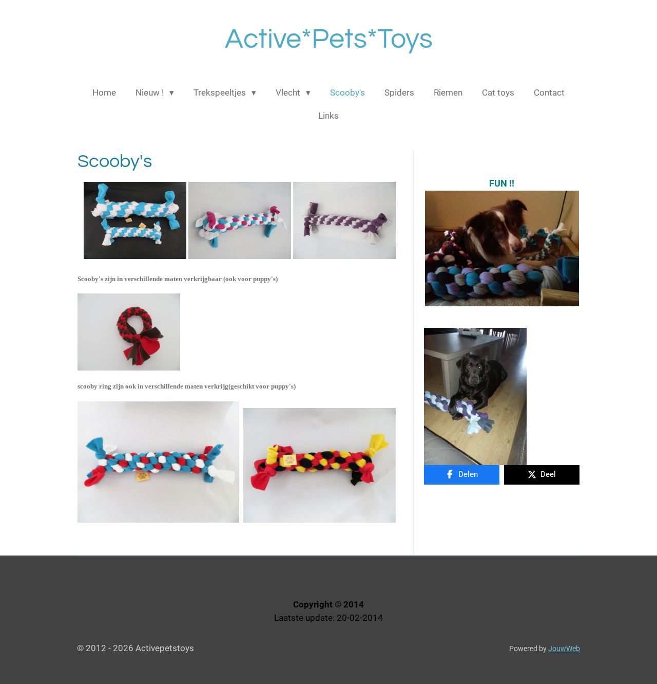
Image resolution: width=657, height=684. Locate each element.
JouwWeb (564, 648)
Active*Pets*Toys (329, 39)
